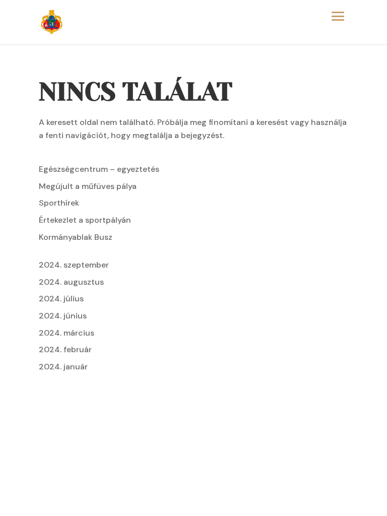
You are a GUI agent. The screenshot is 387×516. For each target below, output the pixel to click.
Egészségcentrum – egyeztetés (99, 169)
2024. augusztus (71, 282)
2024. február (65, 349)
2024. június (63, 315)
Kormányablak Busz (75, 237)
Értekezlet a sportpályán (85, 220)
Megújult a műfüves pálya (88, 186)
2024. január (63, 366)
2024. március (66, 333)
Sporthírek (59, 203)
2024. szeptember (74, 265)
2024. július (61, 298)
